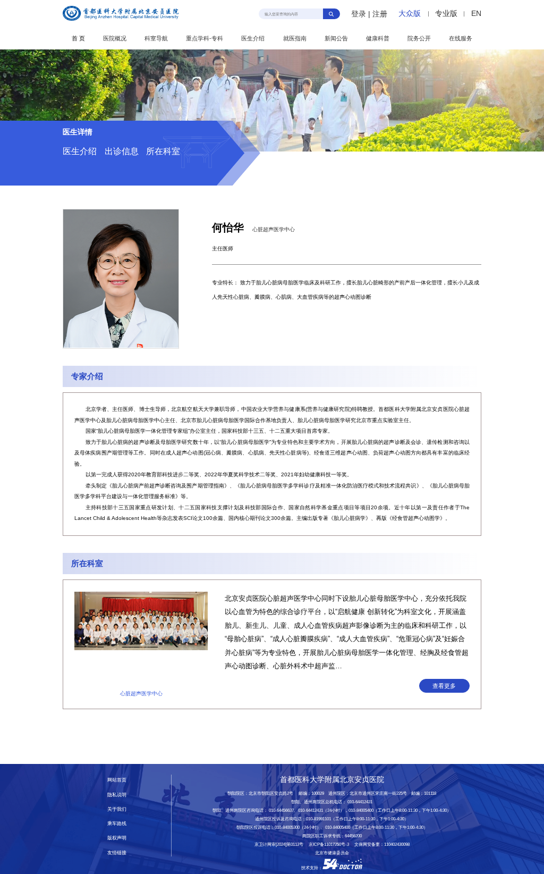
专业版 (446, 13)
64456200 (353, 836)
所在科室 (163, 151)
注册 (379, 14)
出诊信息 (122, 151)
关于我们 (116, 809)
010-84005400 (360, 810)
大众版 (409, 13)
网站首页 (116, 780)
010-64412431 (359, 802)
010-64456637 (281, 810)
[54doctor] (342, 867)
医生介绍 (80, 151)
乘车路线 (116, 823)
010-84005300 (287, 827)
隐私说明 (116, 794)
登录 (358, 14)
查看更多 (444, 686)
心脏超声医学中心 (273, 229)
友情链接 (116, 852)
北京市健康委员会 (332, 853)
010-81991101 (318, 819)
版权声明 (116, 838)
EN (476, 13)
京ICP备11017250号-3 (331, 844)
